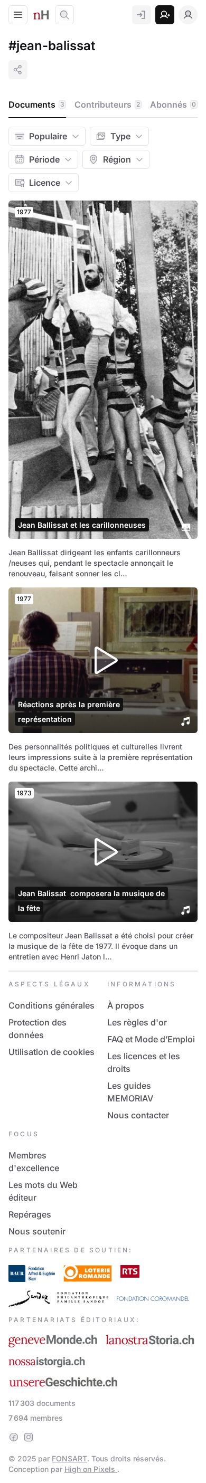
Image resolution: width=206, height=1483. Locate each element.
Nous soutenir (36, 1231)
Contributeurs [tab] (107, 104)
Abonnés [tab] (173, 104)
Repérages (29, 1214)
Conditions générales (51, 1005)
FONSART (69, 1458)
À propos (125, 1005)
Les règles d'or (137, 1022)
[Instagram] (28, 1437)
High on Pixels (90, 1469)
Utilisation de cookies (51, 1052)
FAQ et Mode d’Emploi (151, 1039)
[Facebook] (13, 1437)
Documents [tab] (36, 104)
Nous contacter (138, 1115)
